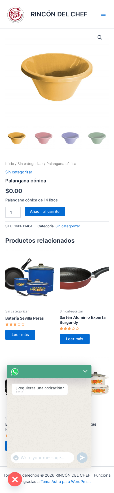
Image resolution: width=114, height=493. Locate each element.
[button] (100, 37)
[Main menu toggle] (103, 14)
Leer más (20, 334)
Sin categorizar (30, 164)
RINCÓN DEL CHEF (59, 14)
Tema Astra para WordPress (66, 481)
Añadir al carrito (45, 211)
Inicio (9, 164)
